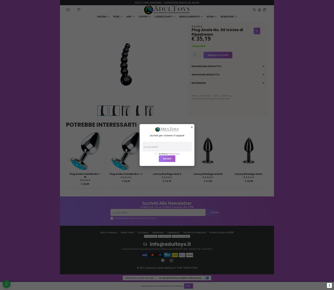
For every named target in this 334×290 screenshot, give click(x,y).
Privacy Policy (174, 153)
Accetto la (169, 153)
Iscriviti (167, 158)
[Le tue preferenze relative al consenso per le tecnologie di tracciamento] (329, 285)
